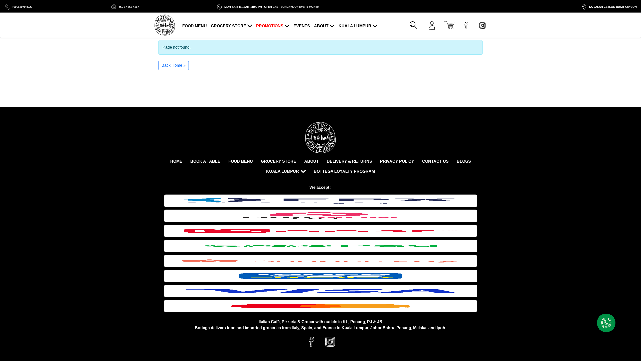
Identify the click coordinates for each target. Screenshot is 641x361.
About (321, 26)
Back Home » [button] (174, 65)
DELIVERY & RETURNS (349, 161)
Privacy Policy (397, 161)
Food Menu (194, 26)
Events (301, 26)
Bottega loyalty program (344, 171)
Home (176, 161)
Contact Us (435, 161)
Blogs (464, 161)
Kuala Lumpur (355, 26)
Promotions (269, 26)
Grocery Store (228, 26)
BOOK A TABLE (205, 161)
